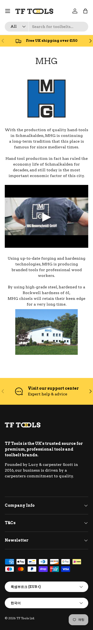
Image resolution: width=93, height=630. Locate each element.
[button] (85, 11)
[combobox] (46, 27)
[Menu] (7, 11)
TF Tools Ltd (25, 618)
